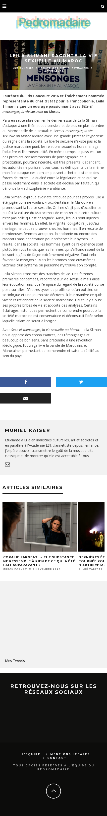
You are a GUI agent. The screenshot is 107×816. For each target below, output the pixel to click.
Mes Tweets (15, 660)
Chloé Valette (21, 569)
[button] (45, 527)
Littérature (53, 71)
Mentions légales (70, 754)
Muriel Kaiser (23, 68)
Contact (57, 758)
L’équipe (31, 754)
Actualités (80, 68)
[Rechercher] (103, 6)
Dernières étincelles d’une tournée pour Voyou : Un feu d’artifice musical (39, 561)
